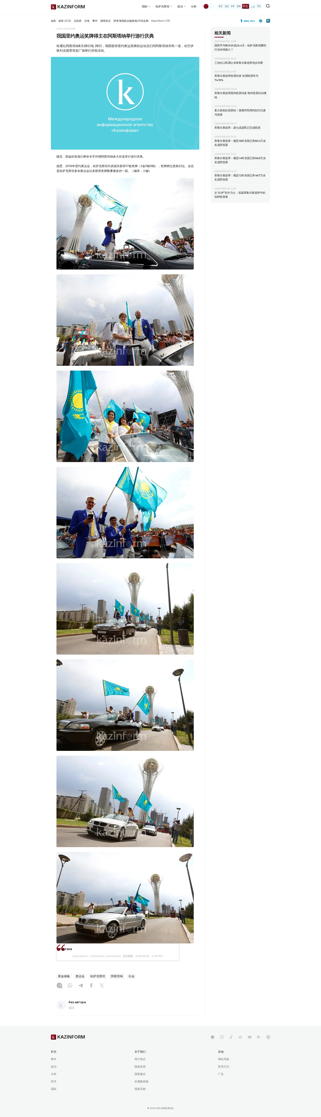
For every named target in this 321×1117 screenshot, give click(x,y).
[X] (102, 986)
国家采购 (140, 1089)
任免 (87, 20)
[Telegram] (81, 986)
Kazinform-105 (160, 20)
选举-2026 (64, 20)
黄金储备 (64, 976)
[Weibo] (240, 1037)
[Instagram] (59, 986)
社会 (131, 976)
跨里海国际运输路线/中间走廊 (131, 20)
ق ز (253, 6)
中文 (245, 6)
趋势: (53, 20)
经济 (53, 1081)
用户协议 (140, 1059)
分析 (194, 6)
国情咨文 (105, 20)
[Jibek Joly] (249, 21)
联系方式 (223, 1066)
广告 (221, 1074)
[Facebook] (91, 986)
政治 (53, 1066)
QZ (227, 6)
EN (239, 6)
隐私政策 (140, 1066)
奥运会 (80, 976)
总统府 (78, 20)
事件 (95, 20)
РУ (233, 6)
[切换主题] (208, 6)
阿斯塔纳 (117, 976)
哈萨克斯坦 (97, 976)
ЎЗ (259, 6)
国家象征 (140, 1074)
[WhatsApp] (70, 986)
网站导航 (223, 1059)
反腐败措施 (141, 1081)
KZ (221, 6)
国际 (53, 1089)
